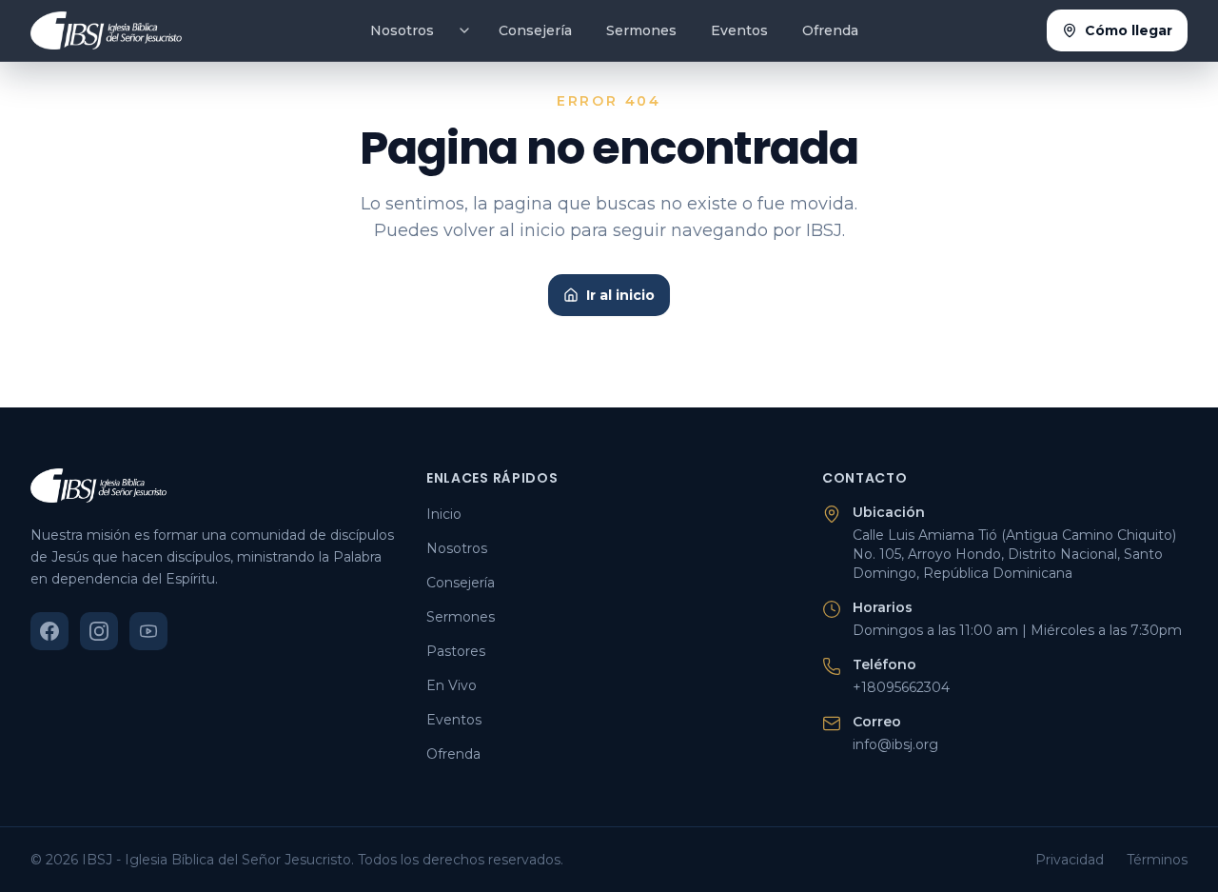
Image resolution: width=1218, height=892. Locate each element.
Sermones (641, 30)
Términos (1157, 859)
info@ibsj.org (895, 744)
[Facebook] (49, 631)
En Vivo (451, 685)
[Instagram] (99, 631)
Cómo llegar (1128, 30)
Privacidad (1069, 859)
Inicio (444, 514)
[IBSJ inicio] (106, 30)
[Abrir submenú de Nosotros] (464, 30)
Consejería (535, 30)
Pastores (455, 651)
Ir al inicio (620, 295)
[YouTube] (148, 631)
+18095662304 (901, 687)
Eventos (739, 30)
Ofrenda (830, 30)
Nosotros (402, 30)
